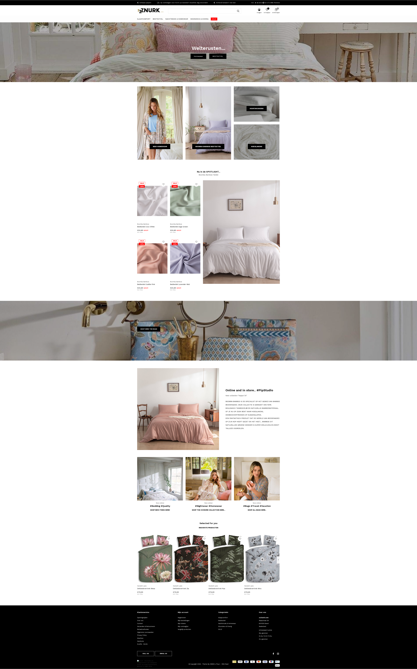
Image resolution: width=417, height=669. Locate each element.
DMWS (212, 664)
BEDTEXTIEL (218, 56)
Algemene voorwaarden (145, 632)
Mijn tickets (182, 623)
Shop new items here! (160, 510)
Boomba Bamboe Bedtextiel (208, 146)
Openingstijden (142, 617)
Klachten (140, 638)
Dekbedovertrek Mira (252, 589)
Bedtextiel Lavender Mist (180, 284)
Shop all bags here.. (257, 510)
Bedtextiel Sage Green (179, 227)
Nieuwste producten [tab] (208, 528)
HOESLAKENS (256, 146)
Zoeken (238, 11)
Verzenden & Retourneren (146, 626)
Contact (140, 623)
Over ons (140, 620)
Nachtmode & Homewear (176, 19)
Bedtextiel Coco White (146, 227)
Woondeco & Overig (199, 19)
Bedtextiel (158, 19)
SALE (214, 19)
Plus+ (218, 664)
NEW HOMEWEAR (160, 146)
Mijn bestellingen (183, 620)
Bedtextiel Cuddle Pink (146, 284)
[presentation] (278, 560)
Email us (163, 653)
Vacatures (140, 641)
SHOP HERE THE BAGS (148, 329)
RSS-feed (225, 664)
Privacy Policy (142, 635)
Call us (145, 653)
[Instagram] (278, 653)
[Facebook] (273, 653)
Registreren (182, 617)
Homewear (198, 56)
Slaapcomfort (143, 19)
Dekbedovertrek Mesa (146, 589)
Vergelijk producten (184, 629)
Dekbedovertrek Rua (216, 589)
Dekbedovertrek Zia (181, 589)
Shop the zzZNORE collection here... (208, 510)
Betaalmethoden (143, 629)
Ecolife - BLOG (142, 644)
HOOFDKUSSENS (256, 109)
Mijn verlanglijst (183, 626)
